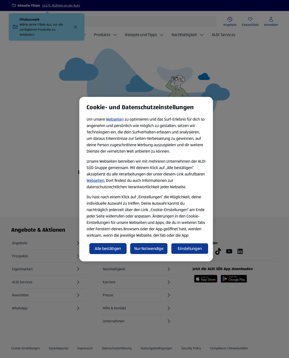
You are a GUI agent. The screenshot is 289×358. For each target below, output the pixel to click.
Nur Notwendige (148, 249)
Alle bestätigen (108, 249)
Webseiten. (96, 180)
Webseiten (115, 119)
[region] (146, 179)
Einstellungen (190, 249)
